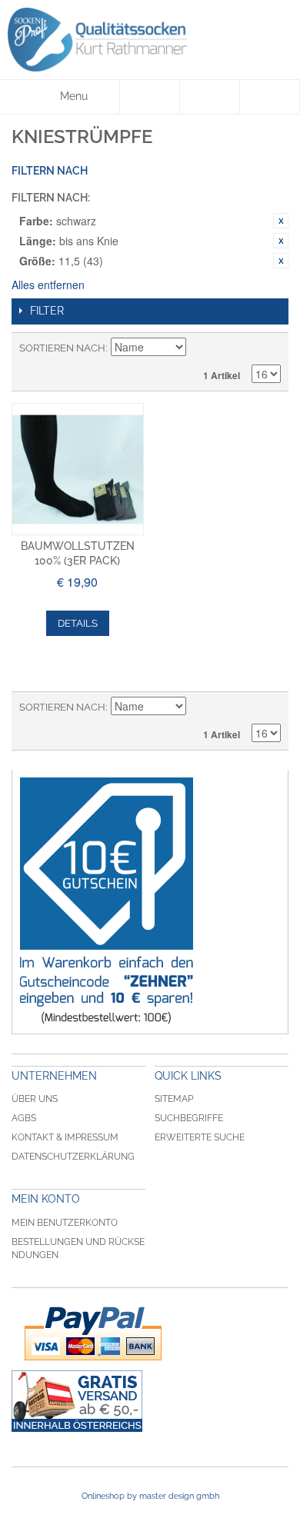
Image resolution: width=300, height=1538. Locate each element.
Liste (269, 348)
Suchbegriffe (189, 1118)
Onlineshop (103, 1496)
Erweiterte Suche (200, 1137)
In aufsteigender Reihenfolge (200, 348)
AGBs (24, 1118)
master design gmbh (179, 1496)
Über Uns (35, 1099)
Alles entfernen (48, 284)
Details (78, 623)
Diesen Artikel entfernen (280, 220)
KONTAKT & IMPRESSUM (65, 1137)
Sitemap (174, 1099)
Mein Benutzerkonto (65, 1222)
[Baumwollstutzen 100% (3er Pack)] (78, 469)
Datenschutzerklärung (73, 1156)
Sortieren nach (62, 348)
